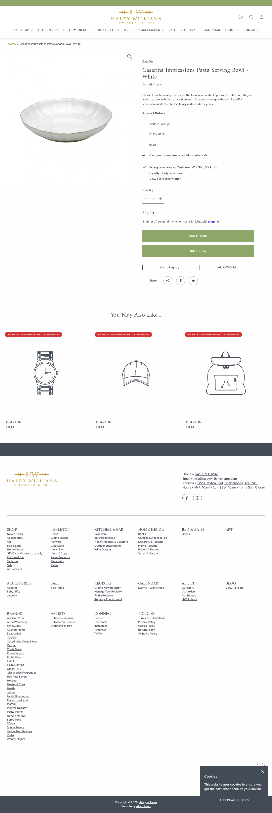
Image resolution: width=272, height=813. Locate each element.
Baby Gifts (13, 591)
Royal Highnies (16, 715)
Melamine (57, 549)
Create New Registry (107, 587)
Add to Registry (169, 267)
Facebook (100, 622)
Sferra (11, 723)
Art (9, 541)
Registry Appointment (108, 599)
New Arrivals (15, 534)
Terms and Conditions (151, 618)
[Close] (262, 771)
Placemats (57, 561)
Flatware (56, 541)
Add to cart (198, 236)
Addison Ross (15, 618)
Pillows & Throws (148, 549)
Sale (9, 565)
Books (142, 534)
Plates (54, 565)
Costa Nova (14, 649)
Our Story (188, 587)
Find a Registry (103, 595)
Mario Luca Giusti (17, 700)
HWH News (189, 599)
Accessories (15, 537)
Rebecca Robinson (62, 618)
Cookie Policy (146, 626)
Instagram (100, 626)
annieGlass (14, 626)
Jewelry (12, 595)
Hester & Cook (16, 684)
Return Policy (146, 630)
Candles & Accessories (152, 537)
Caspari (11, 645)
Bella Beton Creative (63, 622)
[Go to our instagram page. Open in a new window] (197, 498)
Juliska (11, 692)
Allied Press (143, 806)
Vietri (10, 735)
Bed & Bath (14, 545)
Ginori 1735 (14, 669)
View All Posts (234, 587)
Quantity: (148, 190)
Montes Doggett (17, 708)
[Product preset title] (46, 373)
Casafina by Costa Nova (22, 641)
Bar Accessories (104, 537)
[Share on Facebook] (180, 280)
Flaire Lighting (15, 665)
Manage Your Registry (108, 591)
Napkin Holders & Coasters (111, 541)
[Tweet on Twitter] (193, 280)
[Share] (167, 280)
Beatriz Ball (14, 633)
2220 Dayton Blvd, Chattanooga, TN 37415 (227, 483)
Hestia (11, 688)
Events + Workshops (151, 587)
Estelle (11, 661)
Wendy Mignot (16, 739)
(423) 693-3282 (206, 474)
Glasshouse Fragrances (21, 672)
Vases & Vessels (148, 553)
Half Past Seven (17, 676)
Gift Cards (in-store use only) (25, 553)
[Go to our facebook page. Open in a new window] (186, 498)
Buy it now (198, 251)
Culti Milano (14, 657)
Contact (99, 618)
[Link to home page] (32, 479)
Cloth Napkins (59, 537)
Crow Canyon (15, 653)
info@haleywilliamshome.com (215, 479)
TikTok (98, 633)
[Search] (251, 17)
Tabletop (12, 561)
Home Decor (15, 549)
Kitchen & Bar (15, 557)
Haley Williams (148, 802)
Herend (12, 680)
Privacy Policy (147, 622)
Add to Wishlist (226, 267)
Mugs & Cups (59, 553)
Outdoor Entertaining (107, 545)
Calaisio (12, 637)
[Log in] (240, 17)
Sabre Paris (14, 719)
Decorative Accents (150, 541)
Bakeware (100, 534)
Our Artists (189, 591)
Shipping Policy (147, 633)
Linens (186, 534)
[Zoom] (129, 56)
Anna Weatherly (17, 622)
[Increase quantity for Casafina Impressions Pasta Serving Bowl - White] (160, 198)
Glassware (57, 545)
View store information (165, 178)
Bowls (54, 534)
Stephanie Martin (61, 626)
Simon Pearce (15, 727)
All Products (14, 569)
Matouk (11, 704)
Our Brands (189, 595)
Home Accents (147, 545)
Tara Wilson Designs (19, 731)
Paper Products (60, 557)
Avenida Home (16, 630)
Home (12, 44)
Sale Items (57, 587)
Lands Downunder (18, 696)
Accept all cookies (234, 800)
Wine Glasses (103, 549)
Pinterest (100, 630)
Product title (13, 422)
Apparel (12, 587)
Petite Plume (15, 711)
